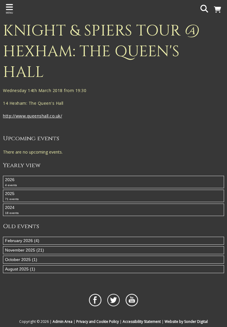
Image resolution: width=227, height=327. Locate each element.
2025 (12, 196)
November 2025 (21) (24, 250)
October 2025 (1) (21, 259)
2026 (11, 182)
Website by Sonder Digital (186, 321)
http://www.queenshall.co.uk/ (32, 116)
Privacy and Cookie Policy (97, 321)
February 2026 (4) (22, 240)
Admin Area (62, 321)
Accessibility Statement (142, 321)
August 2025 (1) (20, 269)
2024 (12, 210)
